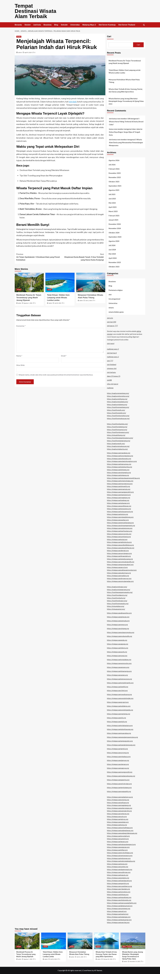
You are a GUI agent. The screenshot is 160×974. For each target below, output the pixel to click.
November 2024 (115, 228)
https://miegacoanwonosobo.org (119, 663)
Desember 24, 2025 (135, 961)
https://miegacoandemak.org (118, 550)
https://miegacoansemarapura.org (119, 855)
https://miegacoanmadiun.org (118, 576)
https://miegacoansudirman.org (118, 872)
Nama (19, 356)
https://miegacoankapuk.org (117, 875)
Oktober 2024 (114, 233)
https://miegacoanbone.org (117, 864)
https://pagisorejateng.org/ (117, 404)
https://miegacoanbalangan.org (118, 917)
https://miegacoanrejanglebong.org (120, 517)
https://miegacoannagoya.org (118, 768)
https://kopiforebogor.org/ (117, 601)
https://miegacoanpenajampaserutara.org (122, 737)
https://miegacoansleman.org (118, 764)
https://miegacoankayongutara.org (120, 456)
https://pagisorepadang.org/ (117, 402)
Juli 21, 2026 (88, 300)
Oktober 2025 (114, 182)
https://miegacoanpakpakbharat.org (120, 548)
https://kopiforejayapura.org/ (118, 432)
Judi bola (37, 25)
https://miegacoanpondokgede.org (120, 710)
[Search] (144, 25)
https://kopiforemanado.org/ (118, 603)
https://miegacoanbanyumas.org (119, 464)
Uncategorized (114, 299)
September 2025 (115, 186)
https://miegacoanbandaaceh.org (119, 880)
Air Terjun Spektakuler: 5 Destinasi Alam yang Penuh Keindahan (38, 257)
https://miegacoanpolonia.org (118, 800)
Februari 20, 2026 (107, 959)
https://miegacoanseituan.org (118, 802)
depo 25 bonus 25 (113, 376)
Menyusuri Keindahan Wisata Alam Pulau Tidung (124, 81)
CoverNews (87, 970)
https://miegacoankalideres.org (118, 706)
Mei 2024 (112, 254)
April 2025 (113, 207)
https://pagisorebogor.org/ (117, 587)
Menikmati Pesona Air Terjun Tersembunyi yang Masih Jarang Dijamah (28, 297)
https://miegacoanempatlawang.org (120, 523)
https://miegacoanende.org (117, 640)
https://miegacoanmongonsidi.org (119, 772)
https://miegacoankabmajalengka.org (121, 861)
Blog (56, 25)
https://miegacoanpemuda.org (118, 621)
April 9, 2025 (28, 52)
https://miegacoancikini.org (117, 690)
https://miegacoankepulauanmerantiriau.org (123, 478)
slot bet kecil (112, 353)
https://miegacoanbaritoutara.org (119, 531)
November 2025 (115, 177)
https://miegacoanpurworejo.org (119, 534)
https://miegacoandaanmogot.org (119, 869)
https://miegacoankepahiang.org (119, 897)
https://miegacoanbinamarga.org (119, 671)
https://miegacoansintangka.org (119, 472)
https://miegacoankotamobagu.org (120, 481)
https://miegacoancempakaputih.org (120, 562)
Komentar (21, 326)
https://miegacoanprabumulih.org (119, 636)
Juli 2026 (112, 165)
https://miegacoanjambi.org (117, 749)
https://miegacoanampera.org (118, 667)
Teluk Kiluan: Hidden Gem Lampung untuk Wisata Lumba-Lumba (58, 297)
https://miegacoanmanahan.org (118, 453)
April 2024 (113, 258)
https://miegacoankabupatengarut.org (121, 844)
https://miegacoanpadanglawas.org (120, 830)
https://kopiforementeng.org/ (118, 407)
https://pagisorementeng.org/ (118, 393)
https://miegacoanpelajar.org (118, 822)
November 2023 (115, 262)
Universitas (75, 25)
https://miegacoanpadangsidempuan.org (122, 833)
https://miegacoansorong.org (118, 753)
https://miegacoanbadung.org (118, 500)
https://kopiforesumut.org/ (117, 429)
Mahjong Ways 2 (89, 25)
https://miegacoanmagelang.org (119, 805)
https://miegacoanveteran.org (118, 814)
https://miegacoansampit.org (118, 839)
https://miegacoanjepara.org (117, 841)
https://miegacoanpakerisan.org (119, 573)
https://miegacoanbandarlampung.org (121, 745)
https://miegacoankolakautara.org (120, 725)
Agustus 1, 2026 (28, 303)
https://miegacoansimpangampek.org (121, 525)
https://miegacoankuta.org (117, 825)
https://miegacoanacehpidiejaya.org (120, 545)
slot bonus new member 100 (119, 119)
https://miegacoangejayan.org (118, 617)
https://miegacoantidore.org (117, 648)
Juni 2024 (112, 250)
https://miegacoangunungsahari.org (120, 564)
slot (110, 294)
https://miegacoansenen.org (117, 675)
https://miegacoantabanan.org (118, 503)
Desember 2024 (115, 224)
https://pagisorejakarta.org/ (117, 449)
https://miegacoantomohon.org (118, 892)
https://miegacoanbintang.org (118, 470)
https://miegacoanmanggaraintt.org (120, 492)
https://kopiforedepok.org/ (117, 595)
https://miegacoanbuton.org (117, 514)
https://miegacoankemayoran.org (119, 679)
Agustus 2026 (114, 160)
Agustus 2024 (114, 241)
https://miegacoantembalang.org (119, 787)
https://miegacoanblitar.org (117, 850)
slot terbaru (111, 372)
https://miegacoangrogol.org (118, 702)
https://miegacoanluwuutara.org (119, 509)
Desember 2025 (115, 173)
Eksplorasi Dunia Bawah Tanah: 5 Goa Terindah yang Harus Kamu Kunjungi (84, 257)
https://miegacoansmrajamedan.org (120, 581)
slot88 (109, 380)
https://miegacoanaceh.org (117, 652)
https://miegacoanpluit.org (117, 721)
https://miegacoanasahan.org (118, 520)
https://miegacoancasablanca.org (119, 886)
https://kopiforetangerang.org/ (118, 441)
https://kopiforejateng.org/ (117, 427)
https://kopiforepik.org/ (116, 410)
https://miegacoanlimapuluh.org (119, 556)
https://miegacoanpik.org (116, 718)
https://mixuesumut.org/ (116, 609)
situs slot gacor (112, 384)
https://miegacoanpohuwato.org (119, 458)
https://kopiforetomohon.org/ (118, 416)
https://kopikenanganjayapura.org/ (120, 438)
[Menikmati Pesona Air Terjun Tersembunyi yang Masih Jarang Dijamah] (29, 282)
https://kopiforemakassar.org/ (118, 418)
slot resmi (110, 343)
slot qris (110, 318)
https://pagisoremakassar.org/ (118, 446)
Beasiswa (47, 25)
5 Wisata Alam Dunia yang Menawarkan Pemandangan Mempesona (126, 142)
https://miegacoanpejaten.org (118, 878)
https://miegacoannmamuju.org (118, 489)
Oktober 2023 (114, 267)
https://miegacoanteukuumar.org (119, 920)
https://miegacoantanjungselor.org (120, 741)
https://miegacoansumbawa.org (119, 537)
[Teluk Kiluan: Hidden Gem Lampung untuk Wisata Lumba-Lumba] (59, 282)
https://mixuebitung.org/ (116, 435)
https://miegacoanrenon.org (117, 624)
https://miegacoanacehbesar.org (119, 506)
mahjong (110, 388)
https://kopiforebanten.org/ (117, 424)
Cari (109, 36)
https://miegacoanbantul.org (117, 914)
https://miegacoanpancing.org (118, 922)
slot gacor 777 (112, 326)
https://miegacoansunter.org (117, 867)
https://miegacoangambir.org (118, 883)
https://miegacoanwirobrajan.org (119, 784)
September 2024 (115, 237)
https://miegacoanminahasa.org (119, 756)
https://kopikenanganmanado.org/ (120, 592)
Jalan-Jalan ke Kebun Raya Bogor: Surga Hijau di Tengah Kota (125, 132)
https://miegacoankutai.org (117, 539)
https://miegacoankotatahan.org (119, 659)
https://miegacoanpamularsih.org (119, 811)
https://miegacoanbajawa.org (118, 475)
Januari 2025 (113, 220)
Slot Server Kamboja (107, 25)
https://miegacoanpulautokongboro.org (122, 461)
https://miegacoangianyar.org (118, 760)
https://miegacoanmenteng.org (118, 714)
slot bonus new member (118, 139)
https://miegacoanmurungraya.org (119, 484)
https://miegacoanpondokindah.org (120, 698)
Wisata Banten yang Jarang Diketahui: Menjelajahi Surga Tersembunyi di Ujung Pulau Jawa (126, 101)
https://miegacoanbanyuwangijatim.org (121, 903)
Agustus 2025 (114, 190)
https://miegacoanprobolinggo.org (120, 853)
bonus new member (116, 129)
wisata (19, 36)
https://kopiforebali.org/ (116, 598)
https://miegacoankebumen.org (119, 858)
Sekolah (64, 25)
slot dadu (73, 101)
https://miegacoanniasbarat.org (119, 495)
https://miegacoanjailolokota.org (119, 542)
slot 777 (110, 361)
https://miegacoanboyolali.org (118, 836)
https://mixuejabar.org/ (115, 606)
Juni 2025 (112, 199)
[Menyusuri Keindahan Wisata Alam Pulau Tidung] (90, 282)
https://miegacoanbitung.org (117, 894)
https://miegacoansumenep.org (118, 908)
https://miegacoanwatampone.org (119, 528)
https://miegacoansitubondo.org (119, 900)
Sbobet (27, 25)
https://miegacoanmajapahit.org (119, 791)
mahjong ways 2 (113, 349)
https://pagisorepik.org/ (116, 443)
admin (20, 52)
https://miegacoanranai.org (117, 656)
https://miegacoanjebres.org (117, 819)
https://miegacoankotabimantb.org (120, 683)
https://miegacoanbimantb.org (118, 486)
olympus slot (111, 368)
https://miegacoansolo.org (117, 816)
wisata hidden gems (116, 312)
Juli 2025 (112, 194)
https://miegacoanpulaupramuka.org (120, 632)
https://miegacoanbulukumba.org (119, 467)
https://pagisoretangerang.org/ (118, 589)
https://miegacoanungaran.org (118, 847)
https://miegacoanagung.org (117, 644)
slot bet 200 (111, 322)
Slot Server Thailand (126, 25)
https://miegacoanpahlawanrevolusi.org (121, 570)
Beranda (18, 25)
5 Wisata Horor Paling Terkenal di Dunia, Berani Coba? (126, 121)
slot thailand (111, 364)
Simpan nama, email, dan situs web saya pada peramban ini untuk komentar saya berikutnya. (56, 375)
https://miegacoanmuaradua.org (119, 733)
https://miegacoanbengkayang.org (120, 559)
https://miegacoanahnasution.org (119, 613)
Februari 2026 (114, 169)
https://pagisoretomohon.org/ (118, 396)
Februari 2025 (114, 216)
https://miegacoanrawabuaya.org (119, 694)
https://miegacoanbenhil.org (117, 687)
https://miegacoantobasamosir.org (120, 511)
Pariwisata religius (116, 290)
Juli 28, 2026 (57, 303)
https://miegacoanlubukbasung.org (120, 729)
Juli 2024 (112, 245)
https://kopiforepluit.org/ (116, 413)
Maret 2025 (113, 211)
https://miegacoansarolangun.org (119, 553)
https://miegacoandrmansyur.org (119, 578)
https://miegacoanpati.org (116, 911)
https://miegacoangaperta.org (118, 780)
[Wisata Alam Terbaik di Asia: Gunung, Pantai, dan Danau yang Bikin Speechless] (106, 941)
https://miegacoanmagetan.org (118, 497)
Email (64, 356)
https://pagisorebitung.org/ (117, 399)
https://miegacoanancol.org (117, 567)
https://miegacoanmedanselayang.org (121, 776)
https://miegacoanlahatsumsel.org (119, 906)
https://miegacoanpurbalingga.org (120, 828)
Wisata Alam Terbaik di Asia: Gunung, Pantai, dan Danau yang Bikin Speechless (125, 90)
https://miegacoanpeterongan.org (119, 808)
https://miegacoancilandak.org (118, 889)
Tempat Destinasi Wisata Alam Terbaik (35, 11)
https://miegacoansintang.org (118, 628)
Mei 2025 (112, 203)
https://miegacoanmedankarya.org (120, 797)
